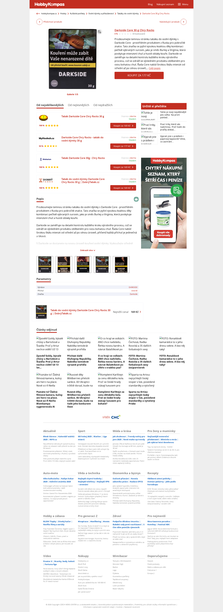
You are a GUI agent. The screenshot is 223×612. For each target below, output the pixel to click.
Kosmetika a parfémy (121, 576)
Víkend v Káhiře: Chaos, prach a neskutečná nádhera (55, 537)
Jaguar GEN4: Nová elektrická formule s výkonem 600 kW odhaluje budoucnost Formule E (162, 531)
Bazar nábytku (118, 588)
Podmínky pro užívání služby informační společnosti (155, 604)
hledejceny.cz (83, 561)
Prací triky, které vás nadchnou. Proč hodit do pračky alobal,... (172, 127)
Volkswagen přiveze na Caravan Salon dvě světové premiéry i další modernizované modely (58, 488)
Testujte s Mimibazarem (122, 561)
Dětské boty (117, 582)
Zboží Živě (82, 564)
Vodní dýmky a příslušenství (101, 13)
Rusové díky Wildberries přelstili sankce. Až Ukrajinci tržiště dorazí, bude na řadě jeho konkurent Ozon (80, 399)
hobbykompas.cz (49, 13)
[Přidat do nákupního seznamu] (99, 32)
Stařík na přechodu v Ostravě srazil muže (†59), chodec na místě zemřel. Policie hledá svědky (129, 453)
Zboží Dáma (82, 570)
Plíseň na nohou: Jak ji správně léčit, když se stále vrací (129, 538)
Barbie (115, 567)
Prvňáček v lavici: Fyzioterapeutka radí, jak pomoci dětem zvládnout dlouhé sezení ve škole (162, 457)
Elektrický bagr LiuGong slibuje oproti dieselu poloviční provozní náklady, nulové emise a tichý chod (92, 503)
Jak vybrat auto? (84, 592)
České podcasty (153, 564)
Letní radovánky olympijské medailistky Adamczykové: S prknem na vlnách (93, 457)
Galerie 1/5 (72, 94)
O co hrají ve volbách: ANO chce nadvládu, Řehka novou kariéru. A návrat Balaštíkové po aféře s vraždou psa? (111, 361)
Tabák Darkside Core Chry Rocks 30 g (82, 116)
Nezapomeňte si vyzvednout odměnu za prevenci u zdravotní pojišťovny (128, 543)
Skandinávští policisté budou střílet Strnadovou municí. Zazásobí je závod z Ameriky (128, 495)
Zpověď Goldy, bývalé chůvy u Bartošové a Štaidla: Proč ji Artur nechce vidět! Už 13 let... (48, 361)
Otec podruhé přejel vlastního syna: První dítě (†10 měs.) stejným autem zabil (59, 459)
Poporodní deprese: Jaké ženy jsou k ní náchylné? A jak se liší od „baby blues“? (128, 533)
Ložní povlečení (119, 585)
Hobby (63, 13)
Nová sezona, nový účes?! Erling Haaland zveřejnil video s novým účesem (59, 569)
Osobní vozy (83, 567)
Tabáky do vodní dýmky (128, 13)
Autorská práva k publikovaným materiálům (115, 604)
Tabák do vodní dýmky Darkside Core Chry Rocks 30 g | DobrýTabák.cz (83, 180)
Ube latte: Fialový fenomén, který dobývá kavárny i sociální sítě (160, 502)
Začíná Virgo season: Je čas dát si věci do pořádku (93, 534)
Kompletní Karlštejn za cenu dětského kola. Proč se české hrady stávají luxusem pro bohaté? (111, 397)
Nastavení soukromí (132, 607)
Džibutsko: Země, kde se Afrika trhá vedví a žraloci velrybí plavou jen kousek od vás (59, 543)
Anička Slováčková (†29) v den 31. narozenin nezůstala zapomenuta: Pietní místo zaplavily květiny (128, 460)
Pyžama (116, 573)
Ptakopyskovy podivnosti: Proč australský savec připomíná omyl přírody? (160, 543)
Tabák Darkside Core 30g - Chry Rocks (83, 158)
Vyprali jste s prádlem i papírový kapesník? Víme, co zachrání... (173, 139)
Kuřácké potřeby (77, 13)
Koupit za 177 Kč (139, 75)
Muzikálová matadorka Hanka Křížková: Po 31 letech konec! (58, 580)
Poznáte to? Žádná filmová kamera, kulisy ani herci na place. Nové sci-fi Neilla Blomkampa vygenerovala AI (49, 399)
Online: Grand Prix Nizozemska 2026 (57, 493)
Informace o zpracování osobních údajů (98, 607)
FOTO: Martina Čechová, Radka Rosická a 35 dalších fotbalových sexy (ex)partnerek (140, 361)
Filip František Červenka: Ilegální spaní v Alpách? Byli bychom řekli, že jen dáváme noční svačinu (59, 531)
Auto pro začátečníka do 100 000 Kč (92, 582)
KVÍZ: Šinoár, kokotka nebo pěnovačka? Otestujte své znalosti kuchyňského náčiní (162, 491)
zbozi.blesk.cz (83, 573)
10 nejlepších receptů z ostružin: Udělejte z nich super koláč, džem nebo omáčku (163, 497)
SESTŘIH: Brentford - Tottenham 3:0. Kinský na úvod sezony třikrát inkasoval (58, 575)
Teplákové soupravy (120, 579)
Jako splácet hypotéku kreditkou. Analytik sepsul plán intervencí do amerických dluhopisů (126, 488)
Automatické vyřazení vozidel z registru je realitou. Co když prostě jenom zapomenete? (59, 498)
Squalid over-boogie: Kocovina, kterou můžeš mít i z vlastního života (93, 539)
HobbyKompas (84, 579)
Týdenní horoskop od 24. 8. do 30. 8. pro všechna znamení (163, 451)
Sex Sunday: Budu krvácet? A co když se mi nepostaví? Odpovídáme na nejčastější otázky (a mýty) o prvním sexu (94, 528)
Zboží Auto (82, 585)
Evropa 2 (150, 573)
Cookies (119, 607)
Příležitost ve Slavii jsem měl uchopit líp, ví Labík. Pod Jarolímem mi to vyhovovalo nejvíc (93, 451)
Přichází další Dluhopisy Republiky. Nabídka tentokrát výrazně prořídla (79, 360)
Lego (115, 570)
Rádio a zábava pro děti (156, 567)
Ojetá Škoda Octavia (86, 588)
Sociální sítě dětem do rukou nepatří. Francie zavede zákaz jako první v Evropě (94, 490)
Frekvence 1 (152, 570)
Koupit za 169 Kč (122, 125)
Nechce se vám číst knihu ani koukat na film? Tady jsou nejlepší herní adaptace (162, 537)
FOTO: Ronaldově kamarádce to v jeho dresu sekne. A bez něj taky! (172, 360)
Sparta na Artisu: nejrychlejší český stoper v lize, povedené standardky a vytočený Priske (142, 397)
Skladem (132, 119)
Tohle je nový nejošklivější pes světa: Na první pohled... (173, 115)
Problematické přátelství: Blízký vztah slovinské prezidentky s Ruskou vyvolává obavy (59, 453)
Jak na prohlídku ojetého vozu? (90, 576)
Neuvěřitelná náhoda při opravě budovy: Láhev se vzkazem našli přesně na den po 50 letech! (59, 446)
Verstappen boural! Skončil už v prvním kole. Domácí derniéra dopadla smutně (93, 445)
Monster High (118, 564)
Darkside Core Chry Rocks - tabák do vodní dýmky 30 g (82, 139)
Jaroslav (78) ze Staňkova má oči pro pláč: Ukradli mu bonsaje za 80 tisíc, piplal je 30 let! (129, 446)
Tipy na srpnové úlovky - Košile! (159, 447)
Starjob (150, 561)
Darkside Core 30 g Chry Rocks (134, 30)
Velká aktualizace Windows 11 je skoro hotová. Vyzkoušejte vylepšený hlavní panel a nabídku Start (93, 496)
